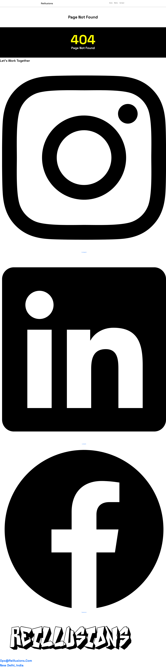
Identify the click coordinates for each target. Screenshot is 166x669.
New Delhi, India (11, 665)
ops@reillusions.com (16, 661)
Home (110, 3)
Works (116, 3)
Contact (122, 3)
